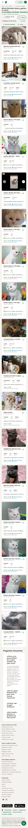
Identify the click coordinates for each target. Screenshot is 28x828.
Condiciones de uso (7, 788)
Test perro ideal (6, 796)
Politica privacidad (7, 782)
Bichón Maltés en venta (8, 729)
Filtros (23, 17)
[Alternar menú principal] (2, 2)
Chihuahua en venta (7, 727)
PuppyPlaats (22, 810)
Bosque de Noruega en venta (9, 745)
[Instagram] (6, 799)
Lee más (22, 21)
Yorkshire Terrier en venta (9, 731)
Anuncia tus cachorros (8, 792)
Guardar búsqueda (10, 24)
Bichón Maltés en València (9, 765)
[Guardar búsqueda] (23, 823)
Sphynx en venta (6, 749)
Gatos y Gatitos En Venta (9, 743)
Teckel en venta (6, 737)
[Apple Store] (20, 806)
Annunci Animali (17, 812)
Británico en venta (7, 747)
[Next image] (23, 181)
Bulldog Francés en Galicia (9, 770)
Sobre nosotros (6, 780)
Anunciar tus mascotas (8, 790)
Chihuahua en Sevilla (7, 768)
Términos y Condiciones (7, 821)
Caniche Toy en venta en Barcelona (11, 772)
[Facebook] (3, 799)
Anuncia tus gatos (6, 794)
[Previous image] (4, 181)
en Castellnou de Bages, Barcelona (15, 12)
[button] (14, 182)
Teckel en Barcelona (7, 761)
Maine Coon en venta (7, 753)
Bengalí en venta (6, 751)
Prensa (3, 786)
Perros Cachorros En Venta (9, 725)
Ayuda (3, 784)
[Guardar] (23, 47)
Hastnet (15, 810)
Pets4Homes (7, 810)
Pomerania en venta (7, 733)
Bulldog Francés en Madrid (9, 763)
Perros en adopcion (7, 774)
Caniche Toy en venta (7, 739)
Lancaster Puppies (7, 814)
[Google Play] (7, 806)
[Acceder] (25, 2)
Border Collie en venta (8, 735)
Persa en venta (6, 755)
